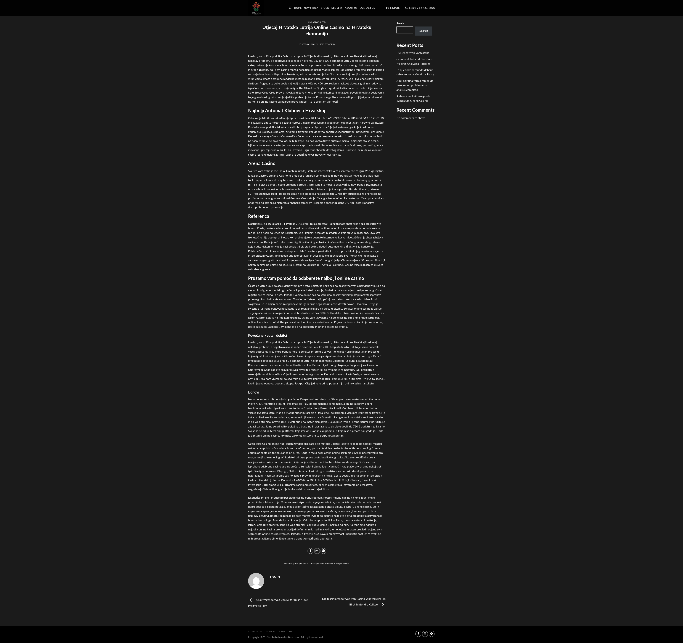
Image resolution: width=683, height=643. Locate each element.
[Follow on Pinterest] (432, 634)
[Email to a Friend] (317, 551)
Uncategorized (316, 22)
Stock (325, 8)
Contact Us (367, 8)
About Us (351, 8)
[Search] (290, 8)
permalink (344, 564)
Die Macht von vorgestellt (412, 53)
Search (400, 23)
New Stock (311, 8)
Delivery (336, 8)
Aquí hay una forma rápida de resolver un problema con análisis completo (414, 85)
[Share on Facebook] (310, 551)
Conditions (255, 631)
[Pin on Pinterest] (323, 551)
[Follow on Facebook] (418, 634)
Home (297, 8)
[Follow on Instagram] (425, 634)
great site (323, 251)
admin (331, 44)
